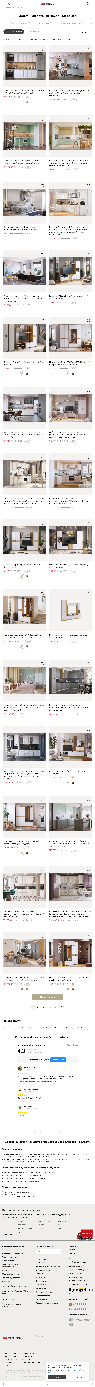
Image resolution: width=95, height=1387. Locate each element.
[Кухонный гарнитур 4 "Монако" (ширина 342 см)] (70, 817)
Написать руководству (11, 1278)
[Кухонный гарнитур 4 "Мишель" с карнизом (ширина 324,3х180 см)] (24, 887)
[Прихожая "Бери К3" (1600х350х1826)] (24, 817)
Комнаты (9, 39)
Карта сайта (41, 1288)
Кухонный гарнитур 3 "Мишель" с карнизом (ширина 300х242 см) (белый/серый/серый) (68, 707)
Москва (20, 1221)
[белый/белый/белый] (22, 102)
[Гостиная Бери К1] (24, 338)
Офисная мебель (76, 1273)
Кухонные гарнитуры (77, 1270)
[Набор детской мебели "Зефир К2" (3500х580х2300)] (70, 408)
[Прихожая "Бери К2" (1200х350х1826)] (24, 610)
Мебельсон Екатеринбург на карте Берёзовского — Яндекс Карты (47, 1131)
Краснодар (21, 1225)
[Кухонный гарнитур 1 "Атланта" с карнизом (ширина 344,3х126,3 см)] (70, 203)
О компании (41, 1263)
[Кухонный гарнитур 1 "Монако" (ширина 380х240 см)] (70, 136)
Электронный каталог (45, 1292)
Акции (21, 39)
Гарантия (40, 1274)
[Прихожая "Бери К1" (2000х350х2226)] (70, 338)
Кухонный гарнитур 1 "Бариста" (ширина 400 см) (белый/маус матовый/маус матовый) (69, 93)
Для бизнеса (41, 1285)
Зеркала (19, 1027)
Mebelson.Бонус (42, 1277)
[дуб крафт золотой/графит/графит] (22, 989)
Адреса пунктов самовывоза (48, 1266)
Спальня (31, 1027)
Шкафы (69, 39)
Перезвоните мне (9, 1257)
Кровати (44, 1027)
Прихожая (33, 39)
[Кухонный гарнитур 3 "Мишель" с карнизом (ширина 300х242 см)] (70, 680)
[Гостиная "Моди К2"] (70, 540)
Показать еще (80, 1027)
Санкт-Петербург (45, 1221)
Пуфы (8, 1027)
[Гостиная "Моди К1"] (70, 271)
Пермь (19, 1232)
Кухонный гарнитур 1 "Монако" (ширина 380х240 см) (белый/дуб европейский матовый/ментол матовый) (68, 163)
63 (62, 1007)
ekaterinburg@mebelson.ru (13, 1253)
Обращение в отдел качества (14, 1274)
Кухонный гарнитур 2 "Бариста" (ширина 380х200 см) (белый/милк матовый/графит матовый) (24, 434)
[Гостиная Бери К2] (24, 540)
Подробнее (7, 1234)
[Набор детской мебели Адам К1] (24, 953)
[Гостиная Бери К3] (70, 747)
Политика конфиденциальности (17, 1359)
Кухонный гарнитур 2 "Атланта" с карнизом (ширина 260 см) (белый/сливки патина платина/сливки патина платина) (24, 501)
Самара (41, 1225)
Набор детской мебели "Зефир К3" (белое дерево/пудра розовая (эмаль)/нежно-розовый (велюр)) (23, 707)
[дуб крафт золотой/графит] (27, 373)
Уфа (59, 1225)
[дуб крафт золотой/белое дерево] (22, 373)
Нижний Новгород (24, 1228)
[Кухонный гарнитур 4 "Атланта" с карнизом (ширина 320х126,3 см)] (70, 887)
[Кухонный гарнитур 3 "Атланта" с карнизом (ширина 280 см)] (24, 747)
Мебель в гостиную (77, 1281)
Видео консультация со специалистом (11, 1265)
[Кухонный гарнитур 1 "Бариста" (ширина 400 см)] (70, 66)
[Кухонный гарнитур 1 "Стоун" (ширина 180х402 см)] (24, 271)
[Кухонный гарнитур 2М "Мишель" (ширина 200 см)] (24, 66)
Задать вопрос (8, 1261)
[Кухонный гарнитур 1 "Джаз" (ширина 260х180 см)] (24, 136)
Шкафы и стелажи (76, 1266)
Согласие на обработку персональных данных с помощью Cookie (30, 1362)
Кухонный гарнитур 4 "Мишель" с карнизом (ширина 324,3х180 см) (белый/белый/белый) (23, 914)
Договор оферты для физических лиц (19, 1353)
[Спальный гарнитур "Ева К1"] (24, 203)
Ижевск (41, 1228)
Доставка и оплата (43, 1270)
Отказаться (77, 1377)
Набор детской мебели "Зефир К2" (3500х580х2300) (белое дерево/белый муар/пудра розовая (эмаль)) (68, 434)
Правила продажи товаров (47, 1303)
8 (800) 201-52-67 (10, 1194)
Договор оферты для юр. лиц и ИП (18, 1356)
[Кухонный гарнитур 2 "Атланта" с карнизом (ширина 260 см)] (24, 474)
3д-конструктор (42, 1281)
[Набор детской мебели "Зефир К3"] (24, 680)
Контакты (6, 1270)
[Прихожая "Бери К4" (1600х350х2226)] (70, 953)
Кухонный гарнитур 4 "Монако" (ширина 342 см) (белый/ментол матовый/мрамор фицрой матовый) (69, 843)
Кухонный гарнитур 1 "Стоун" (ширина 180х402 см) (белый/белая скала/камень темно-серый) (22, 298)
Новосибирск (43, 1232)
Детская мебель (75, 1277)
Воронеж (62, 1221)
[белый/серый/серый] (27, 102)
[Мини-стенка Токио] (70, 610)
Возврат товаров (43, 1296)
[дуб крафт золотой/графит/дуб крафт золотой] (27, 989)
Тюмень (61, 1228)
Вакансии (6, 1281)
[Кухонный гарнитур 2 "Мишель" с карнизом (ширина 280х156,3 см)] (70, 474)
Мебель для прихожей (52, 39)
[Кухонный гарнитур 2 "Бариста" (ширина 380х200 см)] (24, 408)
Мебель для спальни (61, 1027)
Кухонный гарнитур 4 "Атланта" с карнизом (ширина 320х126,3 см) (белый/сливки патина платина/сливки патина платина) (70, 914)
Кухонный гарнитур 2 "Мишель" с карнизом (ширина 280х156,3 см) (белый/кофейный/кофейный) (69, 501)
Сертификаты (41, 1299)
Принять (57, 1377)
